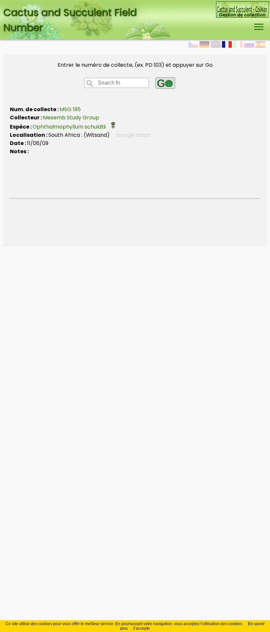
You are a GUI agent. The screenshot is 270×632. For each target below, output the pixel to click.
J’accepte (141, 628)
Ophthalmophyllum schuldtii (71, 127)
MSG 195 (70, 109)
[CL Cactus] (242, 5)
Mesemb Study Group (71, 117)
